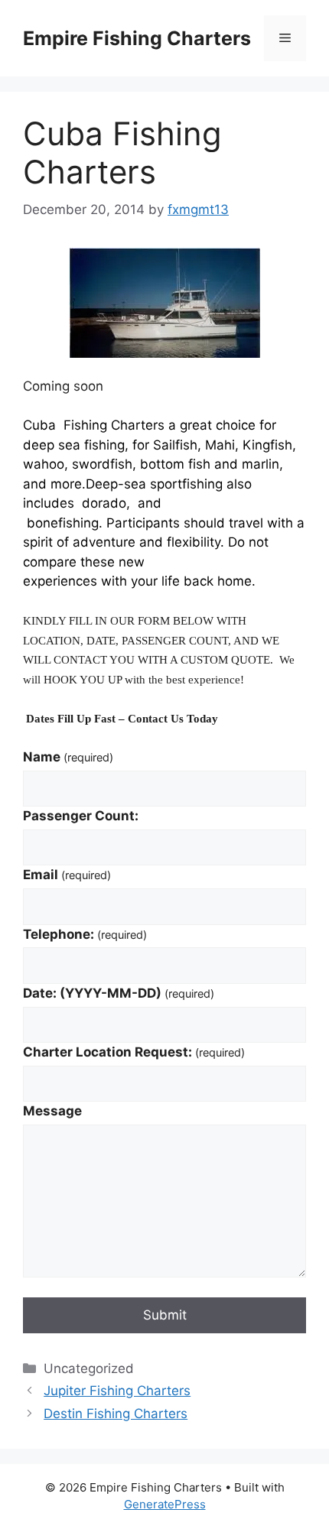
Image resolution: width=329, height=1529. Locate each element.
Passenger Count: (80, 815)
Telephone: (85, 934)
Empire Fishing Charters (137, 38)
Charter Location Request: (134, 1052)
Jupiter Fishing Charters (117, 1390)
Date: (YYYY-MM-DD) (118, 993)
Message (52, 1110)
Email (67, 874)
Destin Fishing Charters (115, 1413)
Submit (165, 1315)
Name (68, 756)
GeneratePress (165, 1504)
